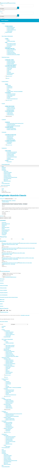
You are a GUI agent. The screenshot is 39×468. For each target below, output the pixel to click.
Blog (2, 182)
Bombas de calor (10, 137)
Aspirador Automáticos (11, 61)
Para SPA (8, 97)
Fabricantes (4, 167)
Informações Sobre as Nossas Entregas (10, 177)
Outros (6, 160)
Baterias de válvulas (10, 109)
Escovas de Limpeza (10, 73)
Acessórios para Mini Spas (11, 49)
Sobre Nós (2, 280)
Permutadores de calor (11, 139)
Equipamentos (4, 148)
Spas (6, 42)
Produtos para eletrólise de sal (12, 98)
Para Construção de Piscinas (12, 156)
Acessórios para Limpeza (8, 364)
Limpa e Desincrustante (11, 95)
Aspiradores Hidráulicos (11, 62)
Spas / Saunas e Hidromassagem (7, 36)
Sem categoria (4, 232)
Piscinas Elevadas (9, 26)
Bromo (6, 84)
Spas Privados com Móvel (11, 43)
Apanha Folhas (9, 68)
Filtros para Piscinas (9, 111)
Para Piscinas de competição (10, 436)
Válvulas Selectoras (10, 114)
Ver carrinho (2, 321)
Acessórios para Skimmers (11, 67)
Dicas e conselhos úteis (6, 223)
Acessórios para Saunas (11, 41)
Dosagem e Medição (9, 127)
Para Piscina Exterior (10, 155)
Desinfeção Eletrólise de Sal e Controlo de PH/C (15, 123)
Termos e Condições (7, 174)
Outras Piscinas (9, 31)
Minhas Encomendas (7, 464)
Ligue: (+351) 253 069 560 (5, 185)
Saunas (6, 38)
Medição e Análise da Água (11, 129)
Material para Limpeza (5, 57)
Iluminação (9, 158)
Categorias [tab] (4, 326)
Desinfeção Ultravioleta (11, 124)
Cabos (8, 70)
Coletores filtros (10, 112)
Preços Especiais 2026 (6, 164)
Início (3, 166)
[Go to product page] (20, 200)
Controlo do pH (9, 87)
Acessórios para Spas (10, 48)
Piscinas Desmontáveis (11, 27)
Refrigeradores (9, 142)
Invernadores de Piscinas (11, 93)
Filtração (3, 103)
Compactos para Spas (11, 52)
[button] (0, 1)
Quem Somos (6, 171)
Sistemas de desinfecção (11, 128)
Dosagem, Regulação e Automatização (13, 125)
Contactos (3, 168)
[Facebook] (38, 0)
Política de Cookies (7, 173)
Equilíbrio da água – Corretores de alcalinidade (14, 91)
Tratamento (4, 119)
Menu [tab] (3, 327)
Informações (4, 453)
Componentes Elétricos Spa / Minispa (13, 54)
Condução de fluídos (10, 154)
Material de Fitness (10, 159)
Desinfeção (7, 122)
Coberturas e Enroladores (11, 153)
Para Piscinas (8, 150)
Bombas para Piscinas (9, 106)
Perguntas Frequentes (7, 176)
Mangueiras (9, 72)
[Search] (18, 8)
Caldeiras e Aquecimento (10, 140)
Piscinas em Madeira (10, 28)
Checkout (1, 306)
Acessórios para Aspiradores (12, 64)
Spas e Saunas (4, 233)
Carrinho (1, 303)
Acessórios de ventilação (10, 134)
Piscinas (3, 23)
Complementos (9, 86)
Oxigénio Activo (9, 96)
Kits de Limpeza (10, 74)
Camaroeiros (9, 69)
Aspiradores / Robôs (9, 59)
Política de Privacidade (8, 172)
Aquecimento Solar (9, 423)
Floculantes (8, 92)
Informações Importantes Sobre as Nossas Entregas (9, 297)
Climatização (4, 132)
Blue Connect (9, 161)
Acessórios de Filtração (11, 108)
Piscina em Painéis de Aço (11, 29)
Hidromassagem (8, 47)
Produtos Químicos (5, 81)
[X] (36, 0)
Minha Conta (6, 179)
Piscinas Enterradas (8, 32)
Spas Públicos (9, 46)
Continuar (6, 321)
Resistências (9, 143)
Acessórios (9, 85)
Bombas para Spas (10, 50)
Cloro (6, 385)
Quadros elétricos (10, 113)
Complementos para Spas (11, 53)
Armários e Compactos (11, 107)
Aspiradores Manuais (10, 63)
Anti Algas (9, 90)
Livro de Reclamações (7, 178)
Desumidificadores (10, 138)
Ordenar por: (2, 198)
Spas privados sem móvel (11, 44)
